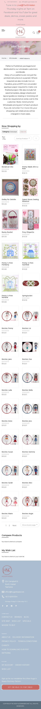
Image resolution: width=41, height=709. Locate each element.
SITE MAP (6, 621)
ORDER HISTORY (22, 665)
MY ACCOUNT (7, 665)
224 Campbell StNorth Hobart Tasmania (11, 584)
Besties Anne (7, 421)
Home (4, 58)
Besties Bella (27, 390)
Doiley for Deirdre (9, 199)
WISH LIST (16, 621)
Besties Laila (7, 390)
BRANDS (18, 617)
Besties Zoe (27, 359)
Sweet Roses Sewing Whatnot (30, 200)
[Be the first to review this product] (10, 169)
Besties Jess (27, 421)
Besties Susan (7, 452)
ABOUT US (6, 637)
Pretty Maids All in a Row (30, 168)
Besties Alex (27, 483)
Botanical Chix (7, 167)
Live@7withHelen (26, 5)
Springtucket (27, 296)
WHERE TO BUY (8, 625)
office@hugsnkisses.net (29, 2)
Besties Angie (27, 513)
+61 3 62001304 (12, 2)
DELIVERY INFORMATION (23, 637)
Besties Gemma (28, 452)
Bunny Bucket (7, 232)
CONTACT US (7, 617)
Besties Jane (7, 359)
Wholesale (13, 58)
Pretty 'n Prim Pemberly (7, 264)
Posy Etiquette (28, 232)
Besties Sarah (7, 483)
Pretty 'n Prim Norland (7, 296)
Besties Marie (7, 513)
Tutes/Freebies (20, 24)
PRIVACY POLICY (9, 641)
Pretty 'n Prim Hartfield (27, 264)
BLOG (26, 617)
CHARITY (5, 645)
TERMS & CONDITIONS (27, 641)
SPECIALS (27, 621)
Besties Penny (7, 328)
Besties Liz (26, 328)
